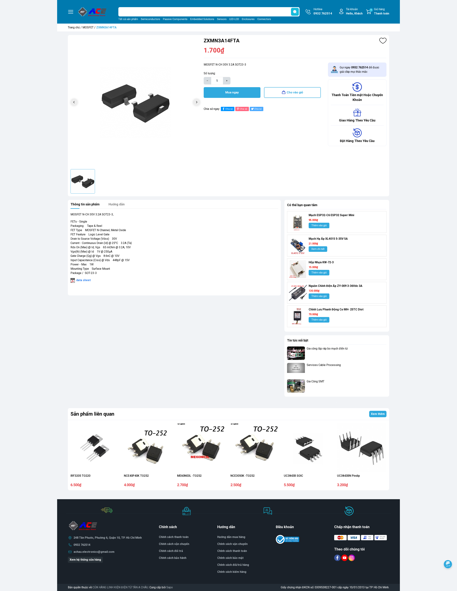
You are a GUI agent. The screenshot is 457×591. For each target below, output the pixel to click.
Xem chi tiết (318, 249)
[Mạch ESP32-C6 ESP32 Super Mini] (298, 222)
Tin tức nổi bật (297, 340)
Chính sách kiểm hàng (231, 571)
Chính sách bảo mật (230, 558)
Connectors (264, 19)
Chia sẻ (229, 109)
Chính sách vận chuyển (174, 544)
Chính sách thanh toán (174, 537)
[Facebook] (337, 557)
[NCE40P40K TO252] (148, 447)
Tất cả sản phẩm (128, 19)
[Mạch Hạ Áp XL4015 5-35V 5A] (298, 246)
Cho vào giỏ (295, 92)
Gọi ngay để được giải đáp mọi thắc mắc (359, 69)
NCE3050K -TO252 (242, 475)
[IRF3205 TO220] (95, 447)
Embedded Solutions (202, 19)
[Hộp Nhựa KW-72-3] (298, 269)
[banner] (336, 402)
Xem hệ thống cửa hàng (85, 559)
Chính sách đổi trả (171, 551)
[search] (295, 12)
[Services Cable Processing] (296, 369)
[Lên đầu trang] (448, 574)
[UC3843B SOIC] (308, 447)
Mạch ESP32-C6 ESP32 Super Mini (331, 215)
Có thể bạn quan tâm (302, 205)
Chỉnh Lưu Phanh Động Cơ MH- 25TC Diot (336, 309)
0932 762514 (82, 545)
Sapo (169, 587)
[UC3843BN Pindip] (361, 447)
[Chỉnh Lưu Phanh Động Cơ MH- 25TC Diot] (298, 316)
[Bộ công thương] (287, 539)
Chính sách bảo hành (172, 558)
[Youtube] (344, 557)
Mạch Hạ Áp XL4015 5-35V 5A (328, 238)
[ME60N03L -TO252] (202, 447)
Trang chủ (74, 27)
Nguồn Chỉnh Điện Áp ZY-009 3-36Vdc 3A (335, 286)
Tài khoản (354, 11)
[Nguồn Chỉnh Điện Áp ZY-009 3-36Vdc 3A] (298, 293)
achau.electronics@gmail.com (94, 551)
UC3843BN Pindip (348, 475)
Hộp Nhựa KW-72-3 (321, 262)
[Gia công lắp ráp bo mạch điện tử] (296, 353)
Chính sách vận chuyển (232, 544)
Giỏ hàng (380, 11)
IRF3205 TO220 (80, 475)
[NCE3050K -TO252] (255, 447)
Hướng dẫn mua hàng (231, 537)
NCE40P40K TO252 (136, 475)
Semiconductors (150, 19)
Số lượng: (209, 73)
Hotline (322, 11)
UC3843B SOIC (293, 475)
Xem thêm (378, 414)
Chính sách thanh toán (232, 551)
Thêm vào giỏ (319, 225)
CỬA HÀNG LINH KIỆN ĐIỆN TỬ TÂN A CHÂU (120, 587)
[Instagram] (351, 557)
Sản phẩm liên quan (92, 414)
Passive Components (175, 19)
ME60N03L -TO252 (189, 475)
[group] (135, 102)
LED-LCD (234, 19)
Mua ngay (232, 92)
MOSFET (88, 27)
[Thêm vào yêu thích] (382, 40)
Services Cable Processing (324, 365)
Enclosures (248, 19)
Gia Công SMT (315, 381)
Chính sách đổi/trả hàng (233, 565)
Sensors (222, 19)
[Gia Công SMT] (296, 386)
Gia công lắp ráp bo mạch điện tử (327, 348)
